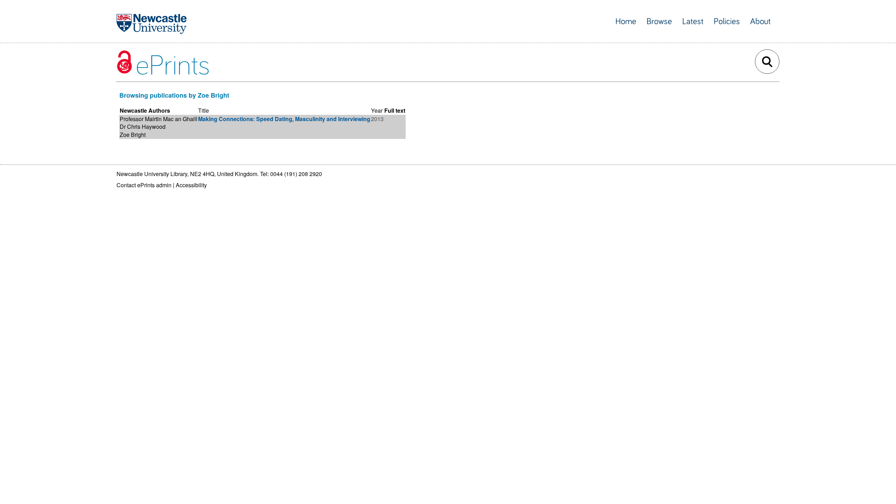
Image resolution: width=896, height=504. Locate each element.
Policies (727, 21)
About (760, 21)
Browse (659, 21)
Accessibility (191, 185)
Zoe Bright (133, 135)
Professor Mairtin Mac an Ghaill (158, 119)
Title (203, 110)
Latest (693, 21)
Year (377, 110)
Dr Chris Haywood (143, 126)
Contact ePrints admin (144, 185)
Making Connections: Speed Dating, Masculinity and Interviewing (284, 119)
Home (625, 21)
